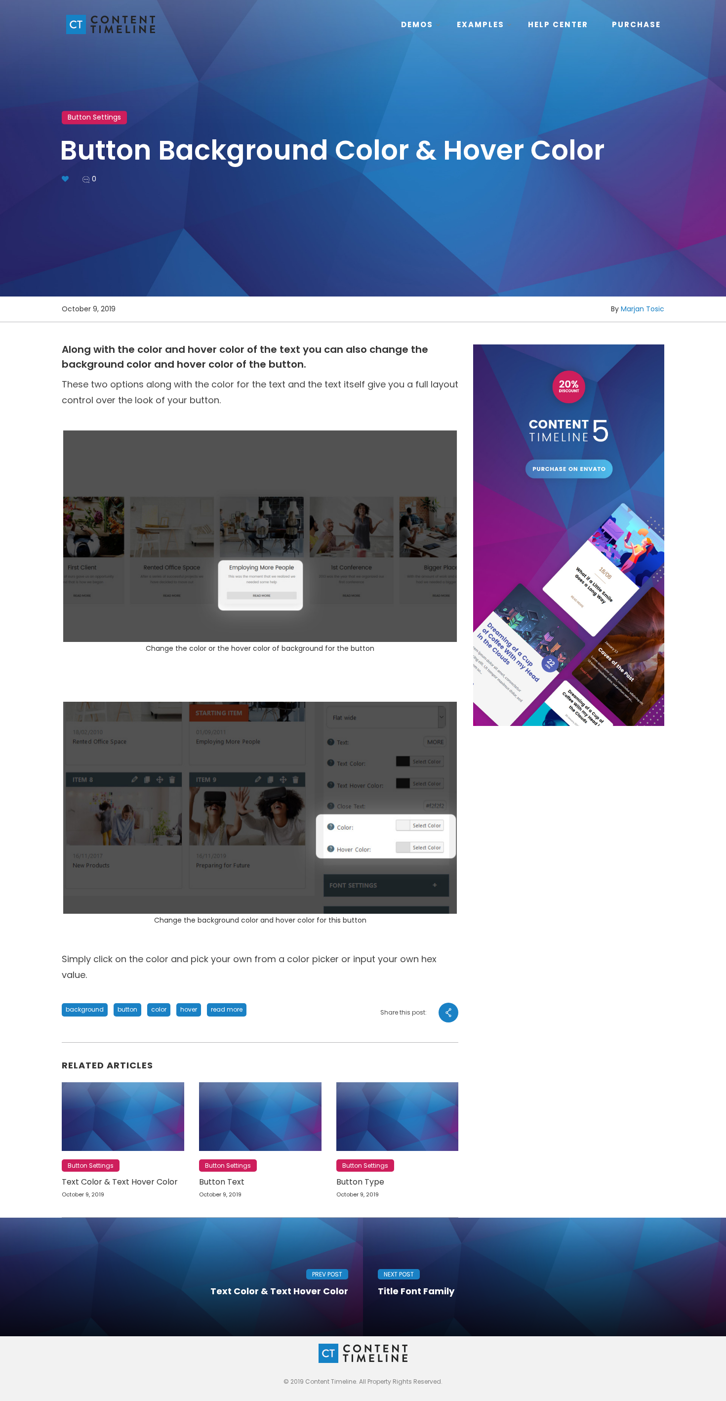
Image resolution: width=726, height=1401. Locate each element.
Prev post (327, 1274)
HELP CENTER (558, 24)
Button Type (360, 1182)
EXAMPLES (480, 24)
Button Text (221, 1182)
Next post (399, 1274)
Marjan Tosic (642, 309)
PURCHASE (636, 24)
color (158, 1009)
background (85, 1009)
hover (188, 1009)
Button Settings (94, 117)
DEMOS (417, 24)
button (127, 1009)
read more (226, 1009)
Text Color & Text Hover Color (120, 1182)
